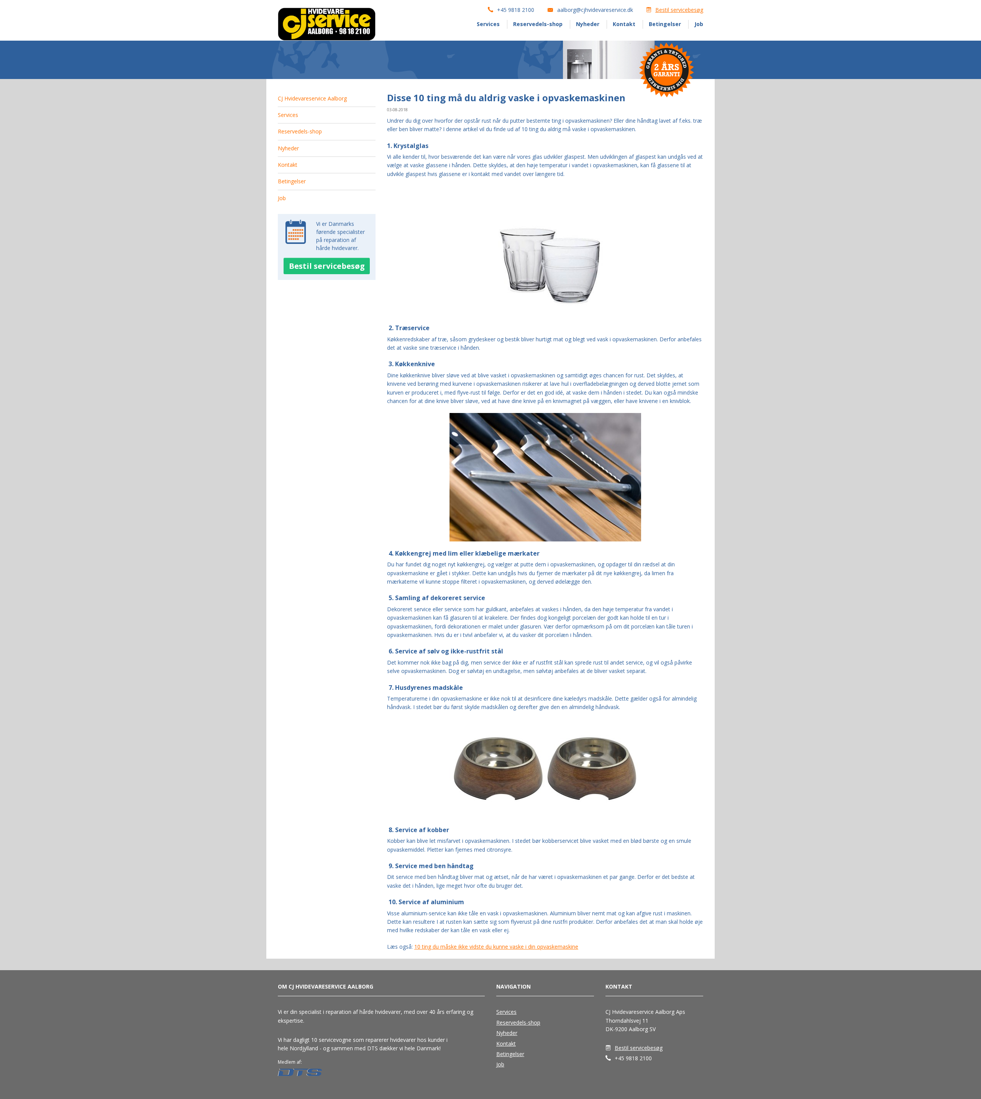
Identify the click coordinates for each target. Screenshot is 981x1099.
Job (698, 24)
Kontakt (624, 24)
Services (488, 24)
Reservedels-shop (538, 24)
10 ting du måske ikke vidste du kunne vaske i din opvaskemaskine (496, 946)
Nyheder (587, 24)
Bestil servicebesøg (679, 9)
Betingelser (665, 24)
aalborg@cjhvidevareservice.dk (595, 9)
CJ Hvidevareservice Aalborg (312, 98)
